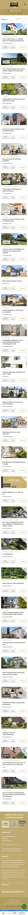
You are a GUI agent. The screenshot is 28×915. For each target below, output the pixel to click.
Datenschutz (16, 903)
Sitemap (22, 903)
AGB (11, 903)
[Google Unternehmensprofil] (9, 13)
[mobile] (25, 4)
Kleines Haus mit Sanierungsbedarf (13, 583)
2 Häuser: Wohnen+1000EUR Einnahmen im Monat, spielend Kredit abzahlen (13, 250)
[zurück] (3, 824)
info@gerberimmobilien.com (14, 848)
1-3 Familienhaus (7, 554)
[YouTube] (12, 13)
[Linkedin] (18, 13)
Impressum (6, 903)
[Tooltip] (26, 910)
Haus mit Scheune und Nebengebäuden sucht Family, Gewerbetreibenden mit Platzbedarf (14, 794)
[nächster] (24, 824)
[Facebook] (6, 13)
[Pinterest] (15, 13)
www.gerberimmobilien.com (15, 850)
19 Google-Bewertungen (21, 913)
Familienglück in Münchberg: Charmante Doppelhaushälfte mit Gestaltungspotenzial (12, 342)
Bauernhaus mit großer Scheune (12, 281)
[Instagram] (21, 13)
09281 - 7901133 (15, 11)
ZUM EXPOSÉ (22, 47)
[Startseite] (14, 4)
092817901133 (24, 906)
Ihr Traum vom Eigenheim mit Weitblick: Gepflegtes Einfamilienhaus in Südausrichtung (13, 524)
